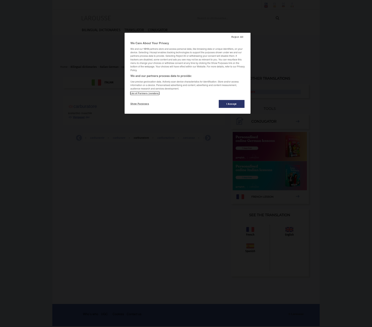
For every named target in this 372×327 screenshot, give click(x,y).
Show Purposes (139, 103)
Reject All (237, 37)
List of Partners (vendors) (144, 93)
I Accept (231, 104)
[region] (188, 73)
